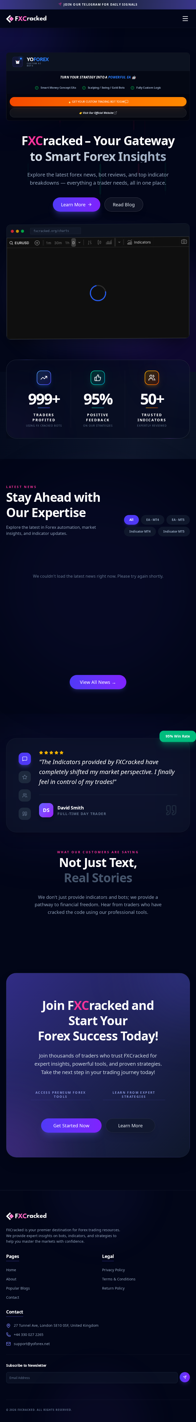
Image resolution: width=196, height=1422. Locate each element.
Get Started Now (71, 1125)
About (11, 1279)
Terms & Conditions (119, 1279)
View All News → (98, 682)
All (131, 520)
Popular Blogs (18, 1288)
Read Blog (124, 204)
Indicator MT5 (174, 531)
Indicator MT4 (140, 531)
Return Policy (113, 1288)
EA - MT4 (152, 520)
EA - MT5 (178, 520)
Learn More (73, 204)
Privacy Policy (113, 1269)
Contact (12, 1297)
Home (11, 1269)
